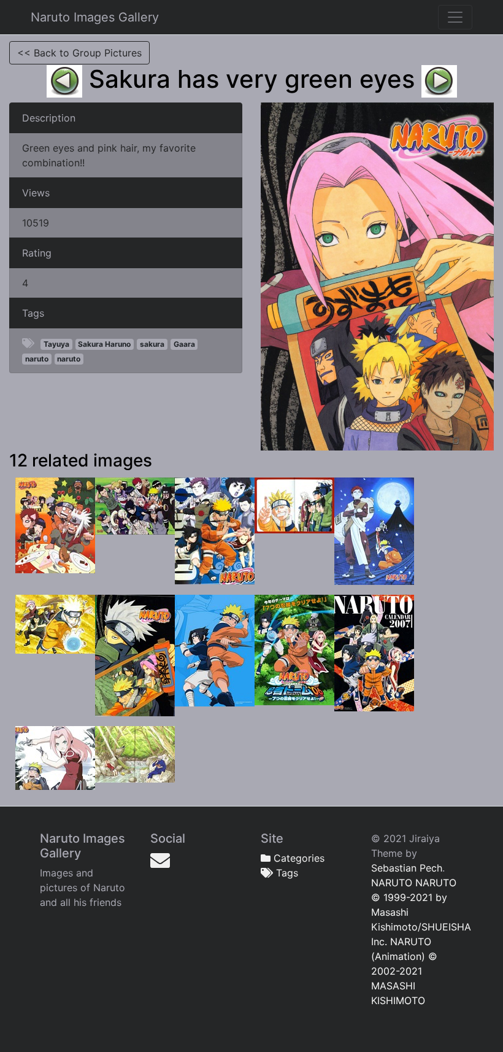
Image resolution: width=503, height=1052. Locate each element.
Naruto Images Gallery (95, 17)
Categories (297, 858)
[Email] (160, 860)
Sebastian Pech (406, 868)
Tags (285, 873)
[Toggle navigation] (455, 17)
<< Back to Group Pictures (79, 53)
